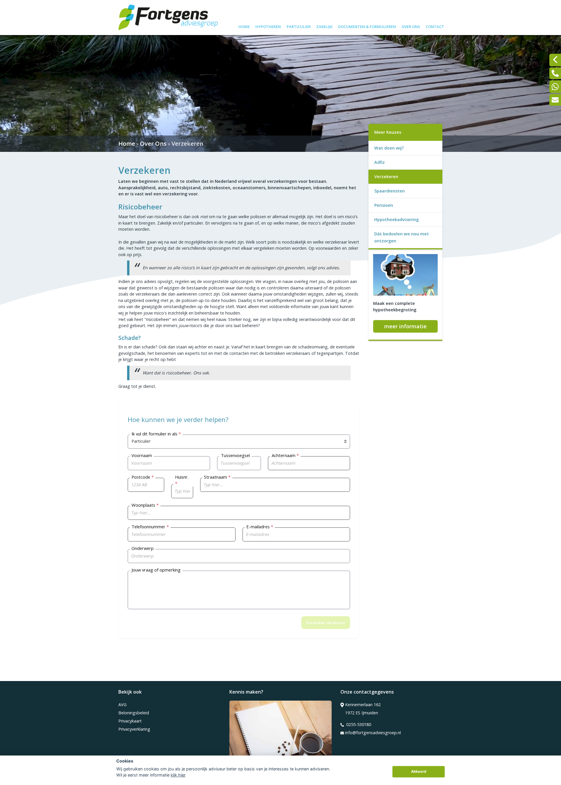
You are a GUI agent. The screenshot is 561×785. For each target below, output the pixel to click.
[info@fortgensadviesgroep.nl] (555, 100)
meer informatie (405, 326)
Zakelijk (324, 26)
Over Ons (153, 143)
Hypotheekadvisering (396, 219)
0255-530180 (358, 724)
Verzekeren (187, 143)
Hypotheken (268, 26)
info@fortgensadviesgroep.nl (373, 732)
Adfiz (379, 162)
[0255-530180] (555, 73)
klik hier (178, 774)
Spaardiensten (389, 191)
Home (244, 26)
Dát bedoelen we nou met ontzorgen (401, 237)
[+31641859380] (555, 86)
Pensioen (383, 205)
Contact (435, 26)
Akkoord (418, 771)
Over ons (410, 26)
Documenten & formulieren (367, 26)
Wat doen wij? (389, 148)
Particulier (299, 26)
